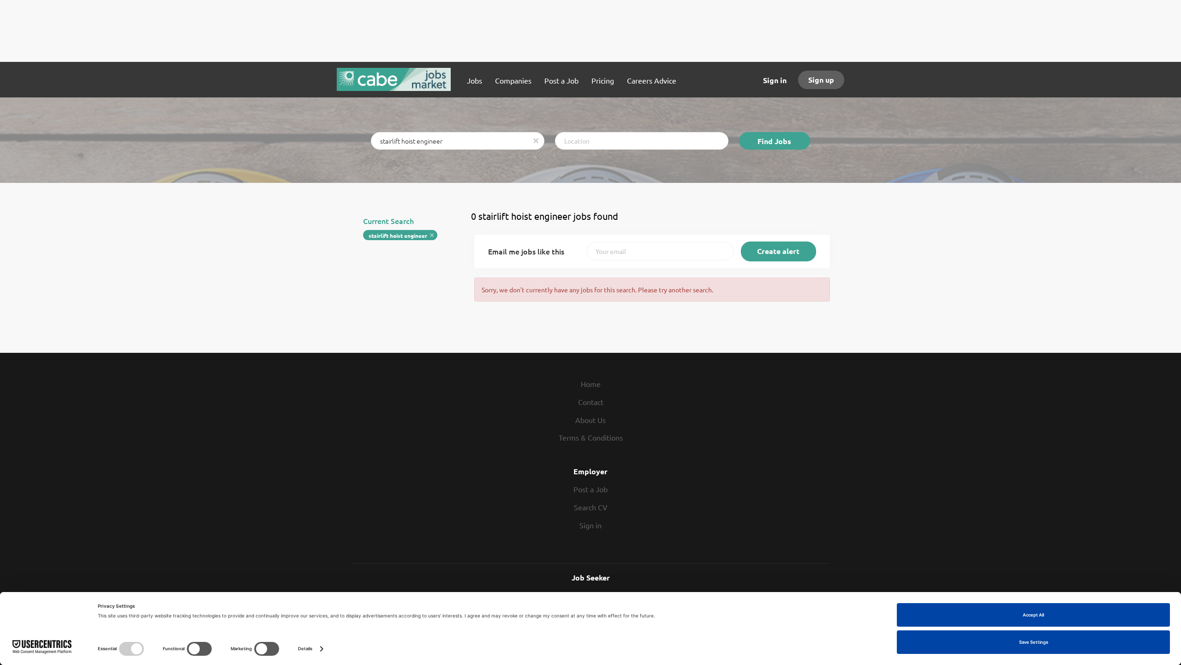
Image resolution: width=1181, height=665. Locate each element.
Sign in (775, 80)
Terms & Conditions (591, 437)
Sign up (821, 80)
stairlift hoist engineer (398, 235)
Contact (590, 401)
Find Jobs (774, 141)
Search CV (591, 507)
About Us (590, 419)
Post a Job (590, 489)
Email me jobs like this (526, 251)
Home (591, 383)
